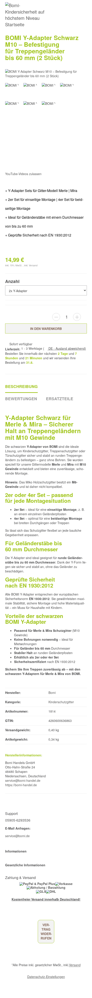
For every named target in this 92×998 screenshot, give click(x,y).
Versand (33, 265)
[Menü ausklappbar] (84, 15)
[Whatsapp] (2, 991)
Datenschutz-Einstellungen (46, 976)
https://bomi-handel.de (21, 785)
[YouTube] (13, 913)
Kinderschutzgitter (61, 702)
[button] (46, 851)
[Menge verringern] (56, 317)
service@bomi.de (17, 836)
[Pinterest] (19, 913)
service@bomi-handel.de (22, 780)
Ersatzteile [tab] (59, 398)
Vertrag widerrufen (46, 931)
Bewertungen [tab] (21, 398)
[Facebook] (6, 913)
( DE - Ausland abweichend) (64, 348)
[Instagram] (26, 913)
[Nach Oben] (3, 984)
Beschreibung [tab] (21, 386)
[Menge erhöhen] (77, 317)
